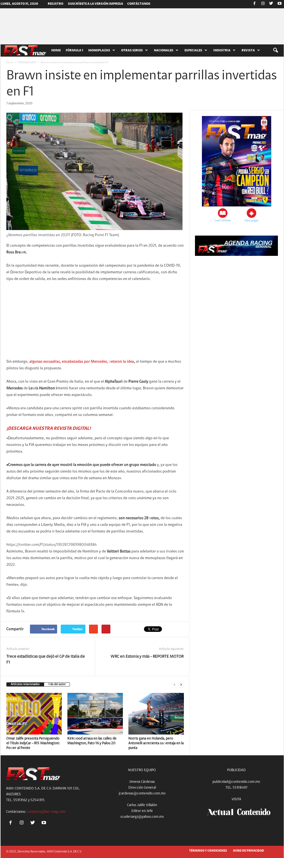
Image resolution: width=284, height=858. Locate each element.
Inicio (9, 62)
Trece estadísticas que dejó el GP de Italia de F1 (45, 660)
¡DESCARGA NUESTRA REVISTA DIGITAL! (48, 428)
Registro (55, 4)
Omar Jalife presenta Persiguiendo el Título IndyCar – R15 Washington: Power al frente (33, 743)
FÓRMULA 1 (74, 50)
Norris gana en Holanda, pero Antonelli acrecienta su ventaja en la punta (156, 743)
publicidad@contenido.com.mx (236, 782)
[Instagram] (263, 4)
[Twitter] (271, 4)
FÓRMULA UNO (27, 62)
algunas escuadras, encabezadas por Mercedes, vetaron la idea (81, 362)
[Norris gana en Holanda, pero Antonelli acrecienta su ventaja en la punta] (156, 714)
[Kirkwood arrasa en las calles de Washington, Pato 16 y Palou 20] (95, 714)
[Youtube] (279, 4)
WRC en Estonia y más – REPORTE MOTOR (147, 657)
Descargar (251, 220)
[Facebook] (254, 4)
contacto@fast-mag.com (46, 812)
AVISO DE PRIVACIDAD (248, 850)
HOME (56, 50)
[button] (275, 50)
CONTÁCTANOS (138, 4)
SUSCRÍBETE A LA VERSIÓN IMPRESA (95, 4)
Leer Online (223, 220)
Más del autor (57, 684)
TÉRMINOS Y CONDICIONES (208, 850)
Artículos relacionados (25, 684)
